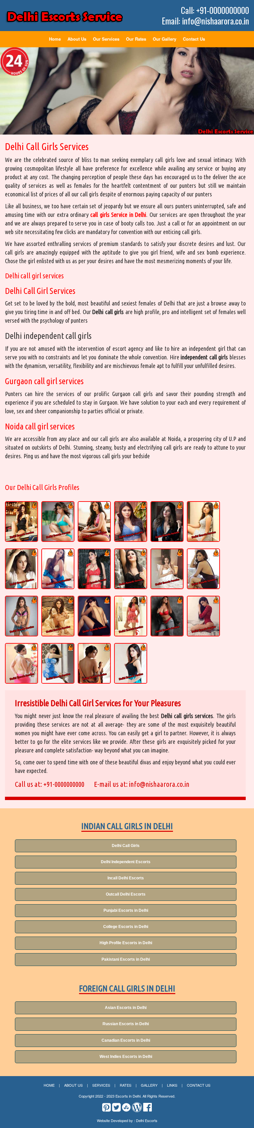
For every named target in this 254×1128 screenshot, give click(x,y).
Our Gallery (164, 39)
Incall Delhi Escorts (125, 878)
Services (101, 1085)
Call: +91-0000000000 (215, 10)
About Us (76, 39)
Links (172, 1085)
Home (55, 39)
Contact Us (194, 39)
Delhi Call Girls (126, 845)
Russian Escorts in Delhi (126, 1024)
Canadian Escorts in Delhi (126, 1040)
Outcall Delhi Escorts (126, 894)
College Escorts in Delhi (125, 926)
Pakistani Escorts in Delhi (126, 959)
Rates (125, 1085)
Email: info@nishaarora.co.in (205, 20)
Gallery (149, 1085)
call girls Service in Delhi (118, 214)
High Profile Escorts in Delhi (126, 943)
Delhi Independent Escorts (125, 862)
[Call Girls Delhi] (64, 16)
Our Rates (136, 39)
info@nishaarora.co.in (159, 784)
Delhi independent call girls (48, 336)
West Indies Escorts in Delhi (126, 1056)
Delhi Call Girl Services (40, 291)
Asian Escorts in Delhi (126, 1007)
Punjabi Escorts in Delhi (126, 910)
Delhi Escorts (146, 1120)
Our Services (106, 39)
